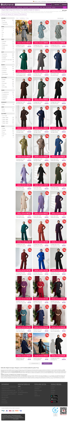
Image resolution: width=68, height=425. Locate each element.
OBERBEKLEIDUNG (19, 7)
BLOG (58, 1)
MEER (44, 7)
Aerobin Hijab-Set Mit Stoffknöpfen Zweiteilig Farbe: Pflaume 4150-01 (55, 217)
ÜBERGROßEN (36, 388)
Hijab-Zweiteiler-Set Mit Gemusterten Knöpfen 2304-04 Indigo (55, 75)
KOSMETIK (53, 7)
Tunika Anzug (16, 14)
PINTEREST (53, 392)
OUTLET (65, 7)
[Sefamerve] (7, 4)
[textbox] (29, 5)
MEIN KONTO (57, 4)
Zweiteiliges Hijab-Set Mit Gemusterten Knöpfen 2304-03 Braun (20, 104)
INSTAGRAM (53, 390)
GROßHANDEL (20, 394)
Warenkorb (64, 4)
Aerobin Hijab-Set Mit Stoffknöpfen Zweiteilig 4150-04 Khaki (55, 189)
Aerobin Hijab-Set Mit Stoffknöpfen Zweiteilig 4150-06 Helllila (20, 189)
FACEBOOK (53, 387)
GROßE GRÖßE (25, 7)
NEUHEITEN (3, 7)
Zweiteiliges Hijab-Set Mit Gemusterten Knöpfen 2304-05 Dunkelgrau (37, 75)
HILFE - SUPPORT (63, 1)
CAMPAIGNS (3, 399)
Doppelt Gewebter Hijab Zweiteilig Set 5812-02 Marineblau (20, 360)
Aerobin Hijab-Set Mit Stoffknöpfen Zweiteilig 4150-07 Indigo (55, 160)
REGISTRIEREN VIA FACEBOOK (51, 1)
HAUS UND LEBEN (48, 7)
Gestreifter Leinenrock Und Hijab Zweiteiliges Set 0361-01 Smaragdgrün (21, 75)
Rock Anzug (3, 14)
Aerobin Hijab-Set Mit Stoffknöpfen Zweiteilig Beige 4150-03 (20, 217)
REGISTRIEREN (44, 1)
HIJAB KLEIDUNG (8, 7)
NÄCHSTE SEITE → (47, 363)
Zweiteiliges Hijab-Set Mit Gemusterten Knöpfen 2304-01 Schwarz (55, 104)
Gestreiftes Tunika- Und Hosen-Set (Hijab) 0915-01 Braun (55, 331)
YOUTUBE (52, 394)
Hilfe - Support (20, 390)
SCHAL (35, 392)
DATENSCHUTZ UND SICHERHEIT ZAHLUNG (9, 392)
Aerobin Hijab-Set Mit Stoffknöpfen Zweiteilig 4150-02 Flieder (37, 217)
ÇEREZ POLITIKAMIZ (4, 397)
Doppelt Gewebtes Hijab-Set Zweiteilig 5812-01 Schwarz (37, 360)
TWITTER (52, 388)
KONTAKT (19, 389)
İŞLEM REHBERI (4, 401)
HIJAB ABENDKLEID (37, 387)
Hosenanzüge (36, 376)
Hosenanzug (9, 14)
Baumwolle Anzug (23, 14)
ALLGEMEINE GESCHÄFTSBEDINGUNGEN (8, 387)
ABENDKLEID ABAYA (38, 390)
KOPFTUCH (14, 7)
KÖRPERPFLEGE (37, 395)
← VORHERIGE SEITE (34, 363)
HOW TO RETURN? (4, 395)
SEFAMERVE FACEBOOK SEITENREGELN (8, 394)
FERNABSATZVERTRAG (5, 388)
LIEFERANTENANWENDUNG (23, 392)
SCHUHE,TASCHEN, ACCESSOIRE (34, 7)
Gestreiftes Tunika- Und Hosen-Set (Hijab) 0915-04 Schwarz (55, 303)
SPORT (41, 7)
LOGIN (39, 1)
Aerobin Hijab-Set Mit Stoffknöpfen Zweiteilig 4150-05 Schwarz (37, 189)
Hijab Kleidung (42, 372)
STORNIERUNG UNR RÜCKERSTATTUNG (8, 390)
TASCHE (35, 394)
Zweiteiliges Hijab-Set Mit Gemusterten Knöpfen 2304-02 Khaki (37, 104)
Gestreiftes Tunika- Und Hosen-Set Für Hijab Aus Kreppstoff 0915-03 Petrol (20, 331)
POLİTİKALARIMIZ (4, 402)
